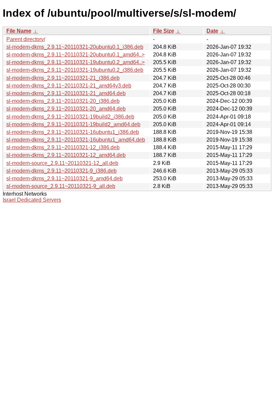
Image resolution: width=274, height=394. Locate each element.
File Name (18, 31)
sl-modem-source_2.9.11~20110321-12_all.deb (62, 163)
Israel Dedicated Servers (32, 200)
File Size (163, 31)
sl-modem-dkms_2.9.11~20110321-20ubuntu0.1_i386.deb (74, 47)
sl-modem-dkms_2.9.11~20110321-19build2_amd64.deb (73, 124)
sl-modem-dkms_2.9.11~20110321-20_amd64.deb (66, 109)
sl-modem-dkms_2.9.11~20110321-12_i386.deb (63, 147)
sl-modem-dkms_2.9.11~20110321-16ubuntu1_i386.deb (72, 132)
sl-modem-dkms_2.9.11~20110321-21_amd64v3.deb (68, 85)
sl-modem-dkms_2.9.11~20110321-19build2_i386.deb (70, 117)
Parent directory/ (25, 39)
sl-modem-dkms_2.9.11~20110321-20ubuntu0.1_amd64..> (75, 54)
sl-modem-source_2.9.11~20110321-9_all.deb (60, 186)
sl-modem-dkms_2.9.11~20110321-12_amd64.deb (66, 155)
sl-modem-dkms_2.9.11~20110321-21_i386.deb (63, 78)
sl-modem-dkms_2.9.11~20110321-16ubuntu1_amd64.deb (75, 140)
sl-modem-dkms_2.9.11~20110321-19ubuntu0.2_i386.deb (74, 70)
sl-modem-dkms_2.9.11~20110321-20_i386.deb (63, 101)
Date (212, 31)
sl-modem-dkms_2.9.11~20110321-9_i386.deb (61, 171)
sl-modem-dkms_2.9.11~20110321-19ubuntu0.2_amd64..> (75, 62)
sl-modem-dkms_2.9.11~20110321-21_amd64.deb (66, 93)
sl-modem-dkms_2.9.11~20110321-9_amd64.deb (64, 178)
